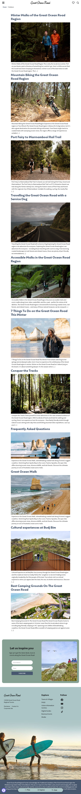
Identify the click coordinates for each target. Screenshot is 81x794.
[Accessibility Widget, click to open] (3, 790)
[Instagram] (62, 707)
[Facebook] (62, 700)
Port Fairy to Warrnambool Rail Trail (36, 137)
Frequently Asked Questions (30, 428)
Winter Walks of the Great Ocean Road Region (38, 17)
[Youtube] (62, 704)
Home (5, 7)
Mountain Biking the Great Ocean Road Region (34, 76)
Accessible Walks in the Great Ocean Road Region (40, 259)
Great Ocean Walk (24, 471)
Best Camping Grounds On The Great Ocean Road (36, 587)
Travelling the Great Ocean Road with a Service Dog (38, 197)
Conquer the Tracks (24, 370)
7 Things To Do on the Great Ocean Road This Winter (39, 312)
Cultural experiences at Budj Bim (33, 527)
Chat (55, 790)
